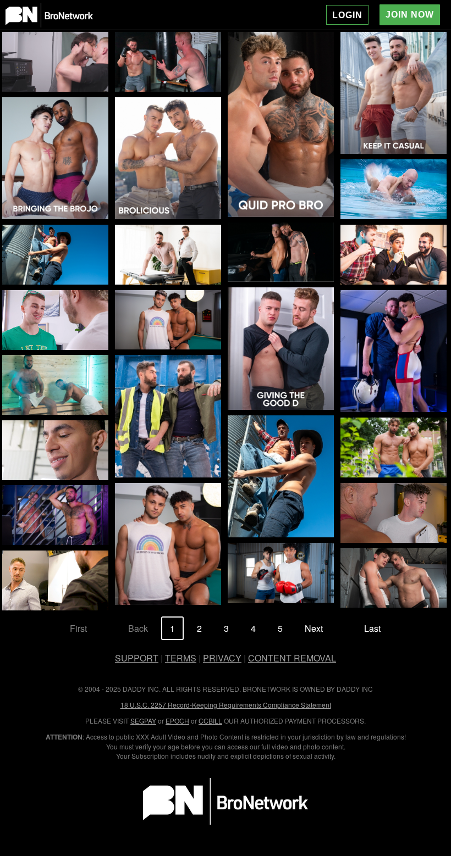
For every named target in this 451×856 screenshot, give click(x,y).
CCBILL (210, 720)
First (78, 628)
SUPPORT (136, 658)
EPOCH (177, 720)
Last (372, 628)
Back (138, 628)
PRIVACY (222, 658)
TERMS (180, 658)
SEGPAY (143, 720)
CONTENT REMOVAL (292, 658)
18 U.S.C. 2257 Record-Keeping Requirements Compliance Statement (225, 704)
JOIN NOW (410, 14)
